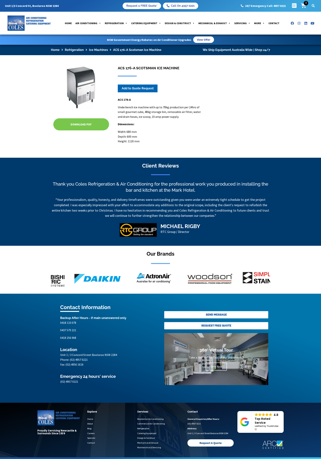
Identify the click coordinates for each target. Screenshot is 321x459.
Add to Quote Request (138, 88)
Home (68, 23)
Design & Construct (178, 23)
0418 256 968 (68, 338)
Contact (273, 23)
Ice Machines (98, 50)
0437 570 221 (68, 330)
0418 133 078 (68, 323)
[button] (313, 6)
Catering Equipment (144, 23)
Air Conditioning (86, 23)
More (257, 23)
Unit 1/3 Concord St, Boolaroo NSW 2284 (32, 6)
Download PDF (81, 124)
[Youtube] (312, 23)
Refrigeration (114, 23)
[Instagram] (299, 23)
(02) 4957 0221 (79, 359)
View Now (216, 366)
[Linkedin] (305, 23)
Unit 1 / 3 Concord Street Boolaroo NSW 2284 (88, 355)
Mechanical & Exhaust (212, 23)
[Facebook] (292, 23)
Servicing (240, 23)
